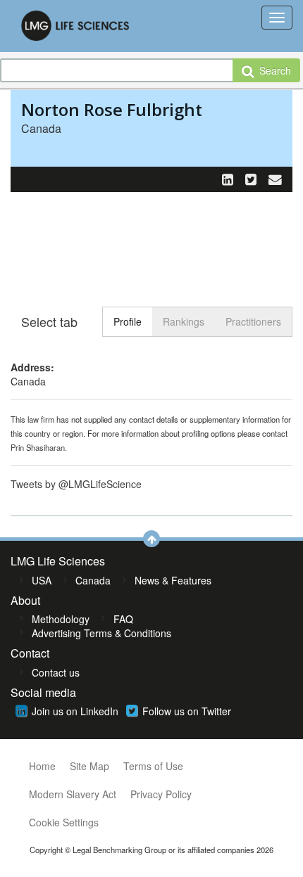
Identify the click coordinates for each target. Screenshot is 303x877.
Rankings (183, 321)
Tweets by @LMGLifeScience (76, 484)
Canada (93, 580)
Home (42, 766)
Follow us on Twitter (186, 711)
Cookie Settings (64, 822)
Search (272, 70)
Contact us (56, 672)
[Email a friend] (275, 178)
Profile (127, 321)
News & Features (173, 580)
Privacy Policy (161, 794)
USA (41, 580)
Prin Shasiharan (38, 447)
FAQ (123, 619)
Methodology (60, 619)
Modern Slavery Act (72, 794)
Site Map (89, 766)
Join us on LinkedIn (75, 711)
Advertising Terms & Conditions (101, 633)
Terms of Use (153, 766)
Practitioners (253, 321)
